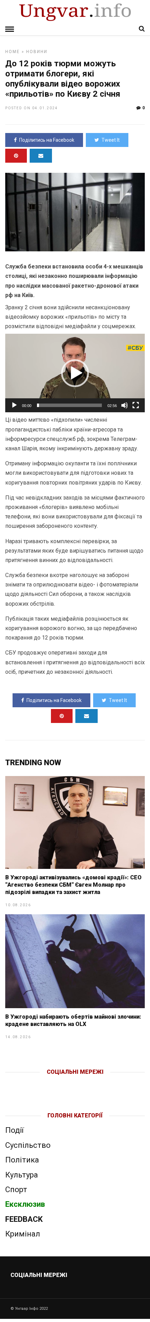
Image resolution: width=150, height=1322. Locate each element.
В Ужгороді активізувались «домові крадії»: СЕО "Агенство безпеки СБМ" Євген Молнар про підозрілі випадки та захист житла (73, 884)
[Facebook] (61, 1083)
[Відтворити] (14, 405)
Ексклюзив (25, 1204)
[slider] (69, 405)
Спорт (16, 1189)
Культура (21, 1174)
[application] (75, 373)
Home (12, 51)
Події (14, 1130)
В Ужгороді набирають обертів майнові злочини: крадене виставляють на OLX (73, 1020)
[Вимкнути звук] (124, 405)
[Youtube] (76, 1083)
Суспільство (28, 1145)
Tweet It (111, 140)
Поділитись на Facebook (46, 140)
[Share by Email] (41, 156)
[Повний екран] (135, 405)
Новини (36, 51)
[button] (75, 373)
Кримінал (22, 1233)
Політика (22, 1159)
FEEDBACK (24, 1219)
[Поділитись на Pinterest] (16, 156)
